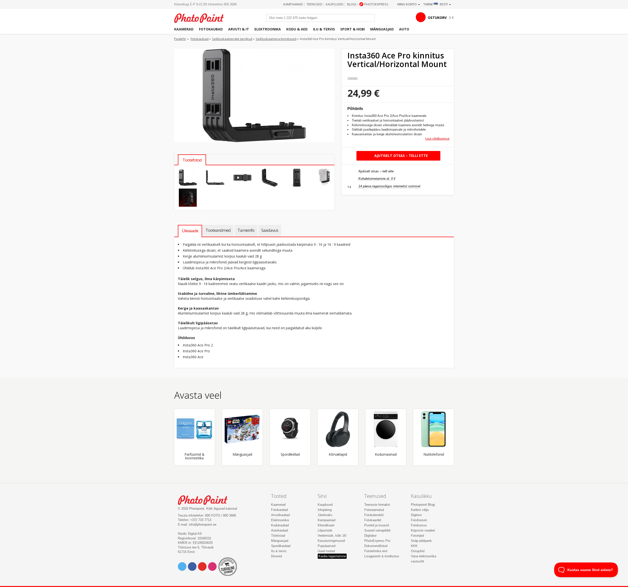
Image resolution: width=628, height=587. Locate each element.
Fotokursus (419, 525)
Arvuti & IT (238, 29)
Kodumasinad (386, 454)
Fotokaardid (372, 520)
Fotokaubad (211, 29)
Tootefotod (192, 160)
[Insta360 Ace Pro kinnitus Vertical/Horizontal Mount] (188, 178)
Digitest (416, 515)
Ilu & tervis (324, 29)
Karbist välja (420, 510)
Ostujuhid (417, 551)
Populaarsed (326, 546)
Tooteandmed (218, 230)
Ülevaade (190, 230)
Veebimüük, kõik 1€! (332, 535)
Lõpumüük (325, 530)
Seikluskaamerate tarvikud (232, 39)
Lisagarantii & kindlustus (381, 556)
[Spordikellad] (290, 429)
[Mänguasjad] (242, 429)
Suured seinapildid (377, 530)
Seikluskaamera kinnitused (276, 39)
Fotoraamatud (374, 510)
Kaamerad (184, 29)
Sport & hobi (352, 29)
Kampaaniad (293, 4)
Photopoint (202, 17)
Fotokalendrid (373, 515)
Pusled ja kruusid (376, 525)
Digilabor (370, 535)
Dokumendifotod (375, 546)
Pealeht (180, 39)
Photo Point (206, 499)
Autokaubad (279, 530)
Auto (404, 29)
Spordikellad (290, 454)
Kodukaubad (280, 525)
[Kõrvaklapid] (338, 429)
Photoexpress (376, 4)
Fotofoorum (419, 520)
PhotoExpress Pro (377, 541)
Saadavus (269, 230)
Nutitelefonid (433, 454)
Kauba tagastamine (332, 556)
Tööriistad (278, 535)
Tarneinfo (245, 230)
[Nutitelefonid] (433, 429)
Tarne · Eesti (435, 4)
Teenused (314, 4)
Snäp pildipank (421, 541)
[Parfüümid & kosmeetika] (194, 429)
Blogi (351, 4)
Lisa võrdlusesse (437, 138)
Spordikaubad (280, 546)
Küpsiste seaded (423, 530)
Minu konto (407, 4)
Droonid (276, 556)
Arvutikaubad (280, 515)
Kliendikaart (326, 525)
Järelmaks (325, 515)
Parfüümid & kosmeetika (194, 456)
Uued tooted (326, 551)
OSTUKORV (437, 17)
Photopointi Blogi (423, 504)
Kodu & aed (297, 29)
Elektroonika (267, 29)
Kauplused (334, 4)
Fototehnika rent (375, 551)
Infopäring (325, 510)
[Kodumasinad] (386, 429)
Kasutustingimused (331, 541)
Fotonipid (417, 535)
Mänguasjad (382, 29)
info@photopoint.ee (202, 524)
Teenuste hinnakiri (377, 504)
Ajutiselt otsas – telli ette (400, 155)
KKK (414, 546)
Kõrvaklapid (338, 454)
